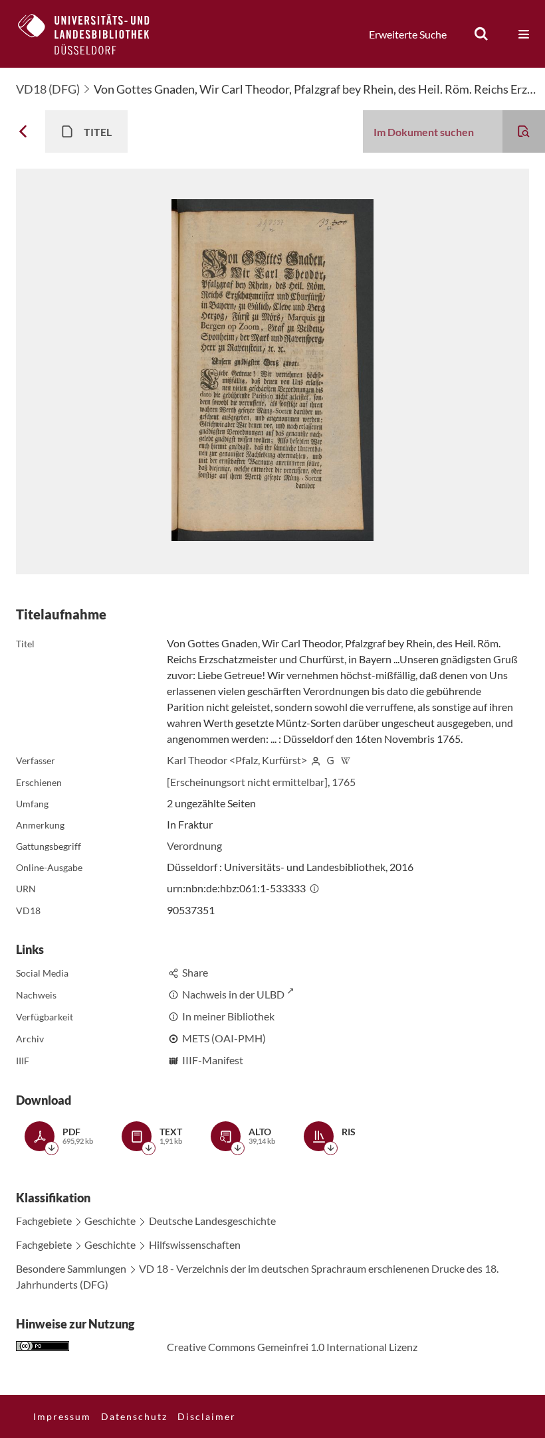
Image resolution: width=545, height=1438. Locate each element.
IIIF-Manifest (212, 1060)
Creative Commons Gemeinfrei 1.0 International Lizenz (292, 1346)
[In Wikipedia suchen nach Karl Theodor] (345, 760)
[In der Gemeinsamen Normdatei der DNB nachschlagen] (331, 760)
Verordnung (194, 845)
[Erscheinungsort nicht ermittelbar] (247, 781)
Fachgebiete (44, 1220)
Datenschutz (134, 1416)
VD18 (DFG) (48, 89)
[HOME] (93, 34)
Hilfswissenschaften (195, 1244)
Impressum (62, 1416)
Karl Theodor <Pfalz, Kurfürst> (237, 760)
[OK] (481, 34)
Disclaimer (206, 1416)
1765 (344, 781)
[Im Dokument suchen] (523, 131)
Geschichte (110, 1220)
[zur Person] (315, 760)
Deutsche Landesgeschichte (212, 1220)
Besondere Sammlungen (71, 1268)
